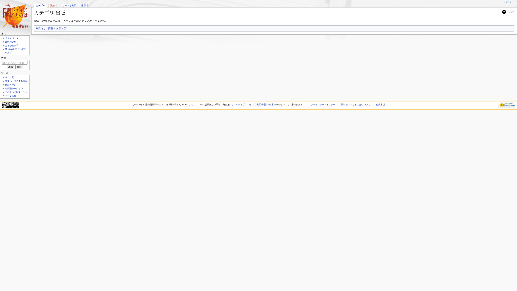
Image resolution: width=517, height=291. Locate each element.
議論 (52, 5)
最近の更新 (10, 42)
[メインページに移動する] (15, 15)
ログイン (507, 1)
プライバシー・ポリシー (323, 104)
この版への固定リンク (16, 92)
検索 (3, 58)
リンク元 (9, 77)
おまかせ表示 (11, 45)
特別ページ (10, 84)
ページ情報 (10, 96)
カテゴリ (40, 28)
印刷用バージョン (14, 88)
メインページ (11, 38)
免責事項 (380, 104)
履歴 (83, 5)
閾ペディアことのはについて (355, 104)
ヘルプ (510, 12)
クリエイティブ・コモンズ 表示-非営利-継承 (251, 104)
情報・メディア (57, 28)
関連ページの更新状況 (16, 81)
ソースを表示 (69, 5)
